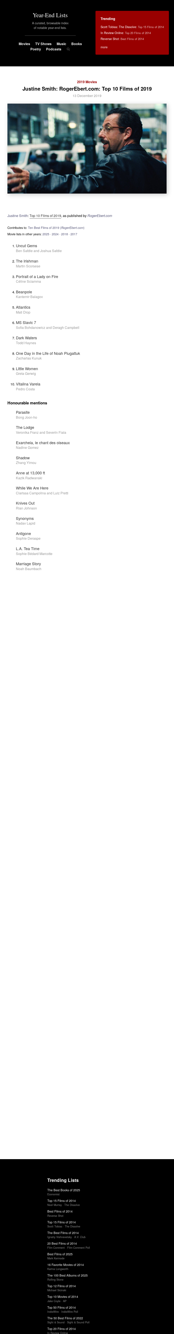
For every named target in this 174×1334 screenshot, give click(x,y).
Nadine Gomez (27, 447)
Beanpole (24, 291)
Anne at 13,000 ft (30, 472)
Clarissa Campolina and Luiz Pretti (42, 493)
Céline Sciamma (28, 281)
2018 (64, 234)
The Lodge (25, 427)
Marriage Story (28, 563)
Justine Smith (17, 215)
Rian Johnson (26, 508)
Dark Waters (26, 337)
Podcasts (53, 49)
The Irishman (27, 261)
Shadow (23, 457)
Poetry (35, 49)
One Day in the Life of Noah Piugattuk (48, 353)
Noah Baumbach (28, 568)
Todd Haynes (26, 342)
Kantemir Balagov (29, 296)
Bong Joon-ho (26, 417)
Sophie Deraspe (28, 538)
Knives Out (25, 503)
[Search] (68, 49)
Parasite (23, 412)
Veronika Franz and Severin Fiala (41, 432)
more (104, 47)
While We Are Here (32, 488)
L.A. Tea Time (27, 548)
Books (76, 43)
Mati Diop (23, 312)
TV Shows (43, 43)
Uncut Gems (26, 245)
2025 (45, 234)
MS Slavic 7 (26, 322)
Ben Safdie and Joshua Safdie (39, 250)
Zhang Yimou (26, 462)
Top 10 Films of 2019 (45, 215)
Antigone (23, 533)
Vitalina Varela (28, 384)
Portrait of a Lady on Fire (37, 276)
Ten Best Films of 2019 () (56, 227)
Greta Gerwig (26, 373)
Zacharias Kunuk (29, 358)
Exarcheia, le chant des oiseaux (43, 442)
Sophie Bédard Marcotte (34, 553)
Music (61, 43)
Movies (24, 43)
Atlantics (23, 307)
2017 (73, 234)
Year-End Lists (50, 15)
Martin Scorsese (28, 266)
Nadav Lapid (25, 523)
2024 (55, 234)
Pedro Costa (25, 389)
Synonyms (25, 518)
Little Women (27, 368)
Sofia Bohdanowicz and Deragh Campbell (47, 327)
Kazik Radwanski (29, 477)
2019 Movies (87, 81)
